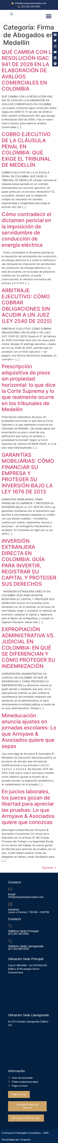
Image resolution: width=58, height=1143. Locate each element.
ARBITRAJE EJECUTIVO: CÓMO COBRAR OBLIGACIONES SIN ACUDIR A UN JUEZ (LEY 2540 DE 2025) (27, 305)
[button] (48, 16)
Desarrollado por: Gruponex (16, 1139)
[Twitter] (55, 40)
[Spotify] (55, 63)
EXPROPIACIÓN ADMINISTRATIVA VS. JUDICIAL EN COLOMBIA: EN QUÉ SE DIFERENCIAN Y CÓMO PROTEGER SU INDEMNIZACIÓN (28, 647)
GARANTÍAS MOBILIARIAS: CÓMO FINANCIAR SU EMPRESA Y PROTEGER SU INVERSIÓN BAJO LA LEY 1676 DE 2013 (28, 473)
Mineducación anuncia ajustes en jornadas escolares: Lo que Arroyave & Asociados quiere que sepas (29, 730)
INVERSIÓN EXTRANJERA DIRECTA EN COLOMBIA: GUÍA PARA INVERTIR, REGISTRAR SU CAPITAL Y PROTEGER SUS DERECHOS (29, 562)
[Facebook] (55, 35)
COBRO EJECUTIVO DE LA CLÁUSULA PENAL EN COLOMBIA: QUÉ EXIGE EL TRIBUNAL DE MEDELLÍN (26, 149)
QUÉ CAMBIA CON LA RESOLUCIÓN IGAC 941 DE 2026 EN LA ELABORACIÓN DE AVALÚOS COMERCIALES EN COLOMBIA (28, 70)
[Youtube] (55, 52)
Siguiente (49, 867)
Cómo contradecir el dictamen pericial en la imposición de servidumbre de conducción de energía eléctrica (26, 229)
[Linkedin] (55, 58)
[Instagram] (55, 46)
